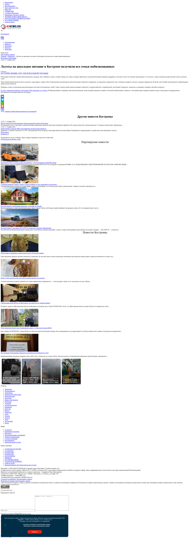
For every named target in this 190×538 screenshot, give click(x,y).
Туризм (7, 416)
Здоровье (8, 403)
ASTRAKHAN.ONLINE (13, 449)
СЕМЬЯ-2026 (9, 11)
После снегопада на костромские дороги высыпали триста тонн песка (24, 123)
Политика (8, 398)
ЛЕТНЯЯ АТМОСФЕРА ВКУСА (16, 17)
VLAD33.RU (9, 451)
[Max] (95, 109)
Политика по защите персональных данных (15, 481)
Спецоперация (10, 42)
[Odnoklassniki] (95, 105)
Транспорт (8, 49)
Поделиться (5, 132)
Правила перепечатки (12, 437)
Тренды (7, 418)
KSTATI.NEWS (10, 456)
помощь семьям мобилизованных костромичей (20, 111)
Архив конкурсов (11, 405)
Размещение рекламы (12, 431)
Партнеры (8, 46)
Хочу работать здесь (11, 8)
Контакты (8, 433)
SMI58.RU (8, 458)
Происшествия (10, 396)
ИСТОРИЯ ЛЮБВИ (12, 20)
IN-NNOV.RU (9, 452)
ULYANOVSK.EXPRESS (13, 461)
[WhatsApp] (95, 102)
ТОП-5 (7, 4)
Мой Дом (8, 9)
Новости (8, 44)
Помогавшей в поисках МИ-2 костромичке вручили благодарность (23, 129)
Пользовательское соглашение (15, 435)
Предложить (9, 2)
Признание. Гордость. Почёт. (14, 15)
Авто (6, 414)
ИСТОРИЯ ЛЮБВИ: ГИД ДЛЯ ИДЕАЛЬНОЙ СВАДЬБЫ (24, 73)
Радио (7, 423)
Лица (6, 419)
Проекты (8, 47)
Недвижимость (10, 391)
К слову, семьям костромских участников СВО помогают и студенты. (24, 90)
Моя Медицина (10, 6)
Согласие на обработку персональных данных (16, 479)
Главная (3, 56)
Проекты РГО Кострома (13, 394)
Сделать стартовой (11, 439)
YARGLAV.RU (10, 463)
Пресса (7, 410)
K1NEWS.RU (9, 454)
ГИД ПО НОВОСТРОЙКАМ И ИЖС (17, 18)
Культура (8, 409)
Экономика (8, 393)
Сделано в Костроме (12, 13)
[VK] (95, 96)
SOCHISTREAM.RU (12, 460)
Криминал (8, 407)
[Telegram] (95, 99)
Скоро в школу (10, 22)
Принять (35, 532)
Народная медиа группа (13, 442)
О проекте (8, 430)
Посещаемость (10, 440)
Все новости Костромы (8, 58)
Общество (11, 56)
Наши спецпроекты (11, 400)
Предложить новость (8, 54)
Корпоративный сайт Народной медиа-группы (20, 465)
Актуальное (9, 421)
